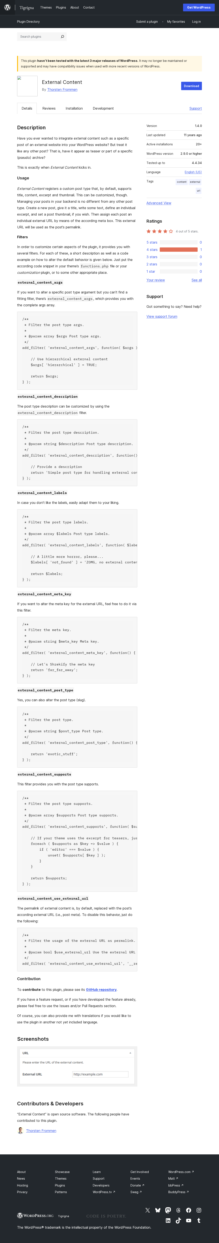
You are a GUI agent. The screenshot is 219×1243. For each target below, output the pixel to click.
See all (197, 280)
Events (135, 1178)
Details (27, 108)
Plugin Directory (28, 21)
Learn (97, 1172)
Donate (137, 1185)
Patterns (61, 1192)
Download (191, 86)
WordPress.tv (104, 1192)
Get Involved (139, 1172)
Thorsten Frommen (62, 89)
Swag (136, 1192)
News (21, 1178)
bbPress (176, 1185)
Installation (74, 108)
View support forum (161, 316)
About (21, 1172)
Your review (155, 280)
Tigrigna (63, 1216)
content (181, 181)
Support (195, 108)
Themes (61, 1178)
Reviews (49, 108)
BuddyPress (178, 1192)
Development (103, 108)
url (198, 190)
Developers (101, 1185)
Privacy (22, 1192)
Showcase (62, 1172)
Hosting (22, 1185)
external (195, 181)
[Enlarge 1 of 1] (131, 1052)
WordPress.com (181, 1172)
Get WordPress (199, 7)
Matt (173, 1178)
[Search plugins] (62, 36)
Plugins (60, 1185)
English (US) (193, 172)
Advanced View (158, 203)
